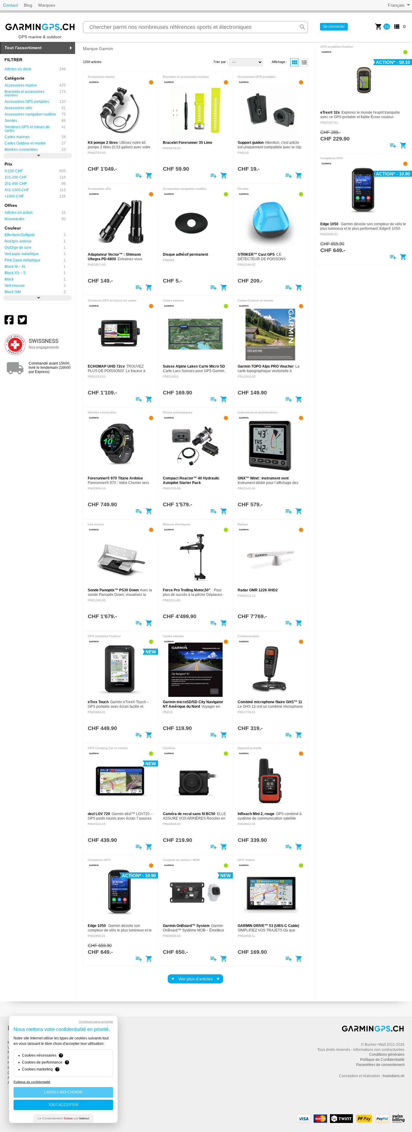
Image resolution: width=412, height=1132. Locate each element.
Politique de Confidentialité (382, 1060)
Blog (28, 5)
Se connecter (334, 26)
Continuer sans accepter (96, 1021)
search (302, 27)
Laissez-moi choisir (63, 1092)
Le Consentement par (63, 1118)
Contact (10, 5)
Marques (46, 5)
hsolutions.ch (393, 1076)
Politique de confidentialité (32, 1081)
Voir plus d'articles (195, 978)
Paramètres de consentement (380, 1065)
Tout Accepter (63, 1105)
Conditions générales (386, 1054)
